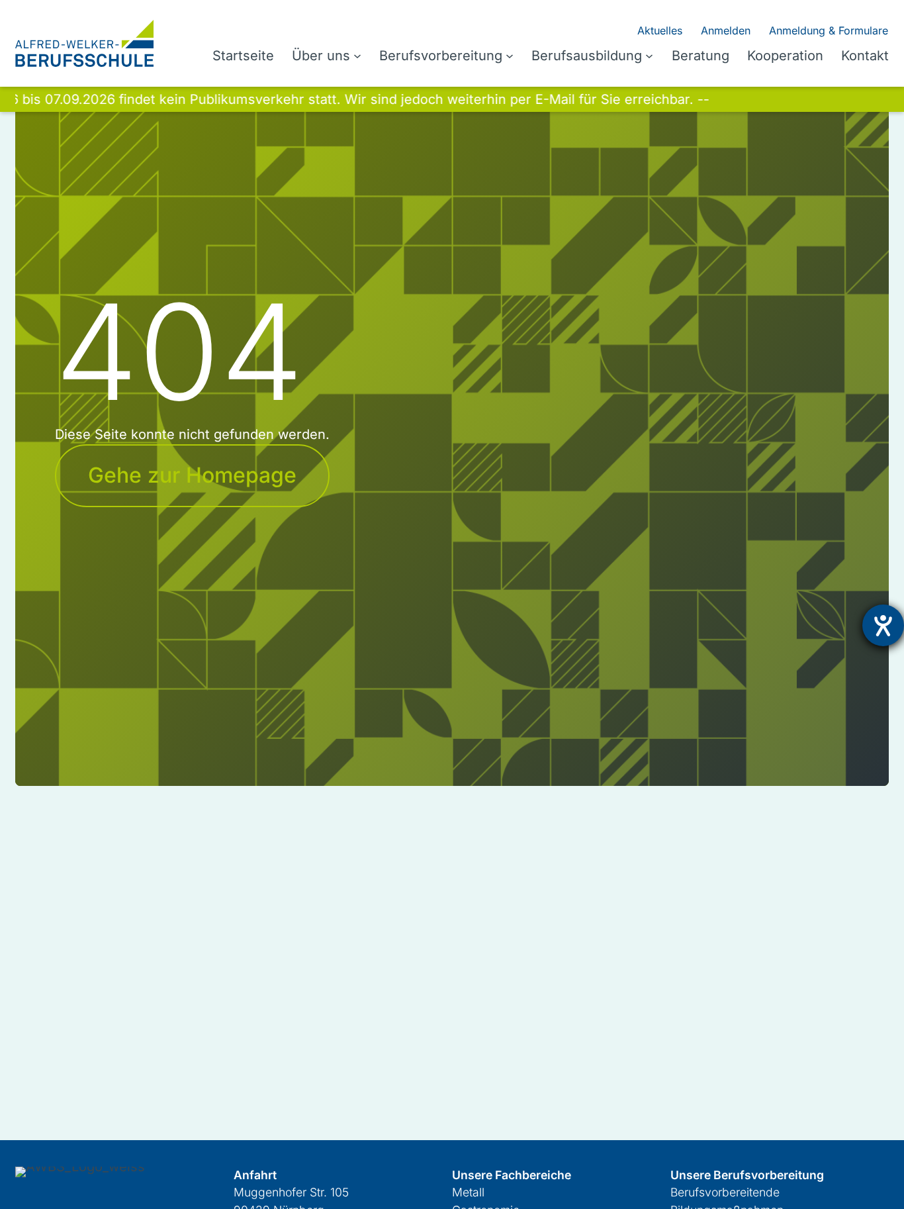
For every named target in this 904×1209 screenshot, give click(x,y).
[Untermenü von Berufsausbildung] (649, 56)
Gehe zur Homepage (192, 475)
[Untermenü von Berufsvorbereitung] (510, 56)
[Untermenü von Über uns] (357, 56)
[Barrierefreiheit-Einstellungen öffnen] (883, 625)
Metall (468, 1192)
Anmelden (725, 30)
